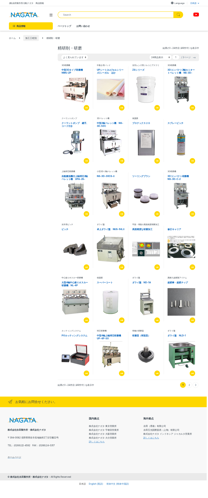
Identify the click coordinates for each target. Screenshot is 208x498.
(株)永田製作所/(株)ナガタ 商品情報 (26, 3)
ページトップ (64, 26)
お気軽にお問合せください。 (36, 402)
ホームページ (14, 457)
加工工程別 (31, 38)
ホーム (12, 38)
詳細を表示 (86, 108)
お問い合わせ (83, 26)
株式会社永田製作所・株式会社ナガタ (29, 476)
